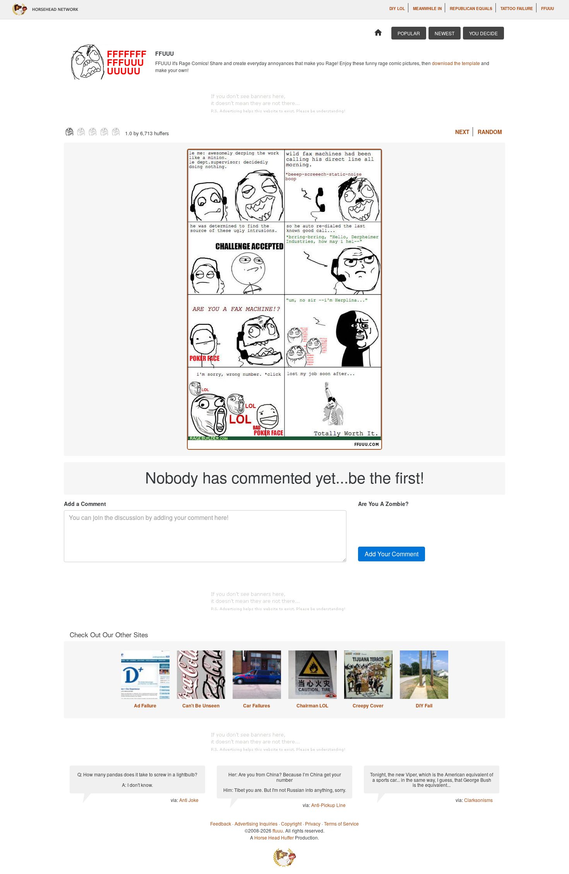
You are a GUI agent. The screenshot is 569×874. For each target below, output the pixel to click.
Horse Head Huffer (274, 837)
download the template (456, 63)
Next (462, 132)
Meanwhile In (427, 8)
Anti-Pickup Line (328, 805)
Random (490, 132)
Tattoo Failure (516, 8)
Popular (409, 33)
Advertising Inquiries (256, 823)
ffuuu (547, 8)
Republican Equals (471, 8)
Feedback (220, 823)
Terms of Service (341, 823)
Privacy (312, 823)
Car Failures (256, 705)
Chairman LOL (312, 705)
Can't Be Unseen (200, 705)
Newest (444, 33)
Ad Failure (145, 705)
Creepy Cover (368, 705)
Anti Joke (189, 800)
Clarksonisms (478, 800)
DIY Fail (424, 705)
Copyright (291, 823)
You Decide (483, 33)
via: (175, 800)
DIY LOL (397, 8)
